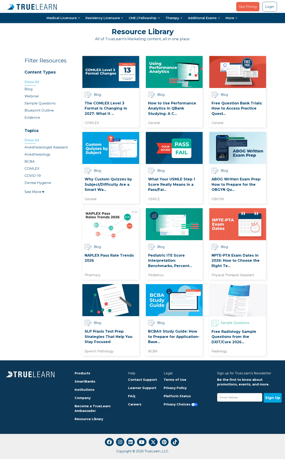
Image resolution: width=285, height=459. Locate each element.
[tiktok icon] (175, 442)
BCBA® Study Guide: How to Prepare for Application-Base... (174, 336)
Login (269, 7)
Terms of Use (175, 380)
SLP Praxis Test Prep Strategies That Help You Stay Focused (108, 336)
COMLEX (31, 168)
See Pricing (248, 7)
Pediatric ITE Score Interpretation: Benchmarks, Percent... (170, 260)
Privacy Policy (175, 388)
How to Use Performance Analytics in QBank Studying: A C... (172, 108)
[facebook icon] (109, 442)
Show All (31, 82)
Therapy (172, 18)
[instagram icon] (120, 442)
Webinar (31, 96)
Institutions (84, 390)
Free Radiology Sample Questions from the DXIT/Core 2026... (234, 336)
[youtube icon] (142, 442)
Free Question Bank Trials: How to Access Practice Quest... (237, 108)
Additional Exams (202, 18)
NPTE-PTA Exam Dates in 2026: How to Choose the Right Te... (236, 260)
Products (82, 373)
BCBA (29, 161)
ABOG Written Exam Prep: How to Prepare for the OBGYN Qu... (236, 184)
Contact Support (142, 380)
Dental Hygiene (37, 183)
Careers (134, 404)
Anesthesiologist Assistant (46, 147)
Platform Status (177, 396)
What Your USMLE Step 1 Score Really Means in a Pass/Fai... (171, 184)
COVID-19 (32, 176)
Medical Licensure (62, 18)
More (230, 18)
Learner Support (142, 388)
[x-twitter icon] (153, 442)
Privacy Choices (177, 404)
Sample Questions (39, 103)
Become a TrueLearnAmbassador (93, 408)
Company (83, 398)
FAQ (131, 396)
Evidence (32, 117)
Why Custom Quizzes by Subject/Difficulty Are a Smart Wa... (108, 184)
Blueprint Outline (39, 110)
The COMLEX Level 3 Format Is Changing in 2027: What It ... (106, 108)
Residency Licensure (103, 18)
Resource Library (89, 419)
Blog (28, 89)
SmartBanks (85, 381)
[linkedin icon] (130, 442)
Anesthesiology (37, 154)
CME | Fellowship (143, 18)
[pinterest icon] (164, 442)
